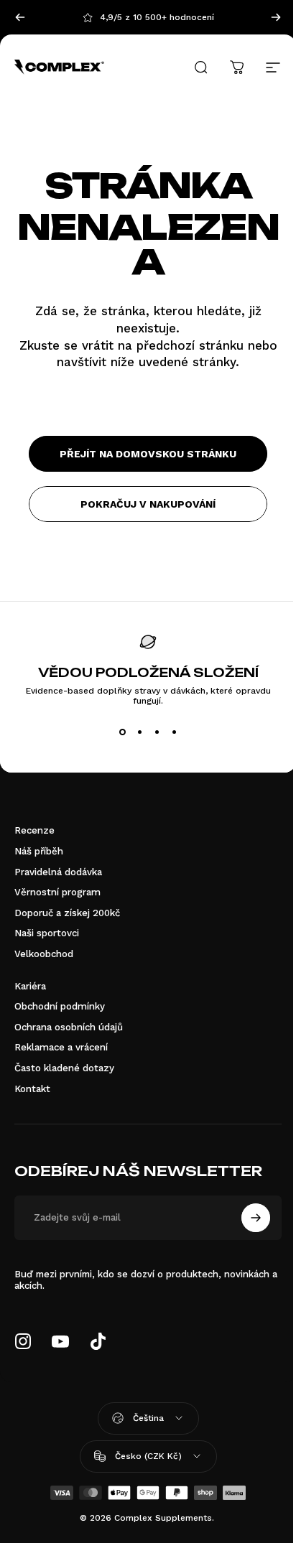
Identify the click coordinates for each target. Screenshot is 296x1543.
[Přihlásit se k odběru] (255, 1217)
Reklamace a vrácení (61, 1047)
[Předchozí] (20, 17)
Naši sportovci (46, 933)
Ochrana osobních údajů (68, 1027)
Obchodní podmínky (59, 1006)
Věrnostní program (57, 892)
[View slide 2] (139, 731)
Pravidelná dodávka (58, 872)
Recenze (34, 830)
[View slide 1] (122, 731)
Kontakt (32, 1088)
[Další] (276, 17)
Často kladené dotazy (64, 1068)
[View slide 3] (156, 731)
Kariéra (30, 986)
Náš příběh (38, 851)
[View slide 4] (173, 731)
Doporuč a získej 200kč (67, 913)
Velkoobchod (43, 953)
